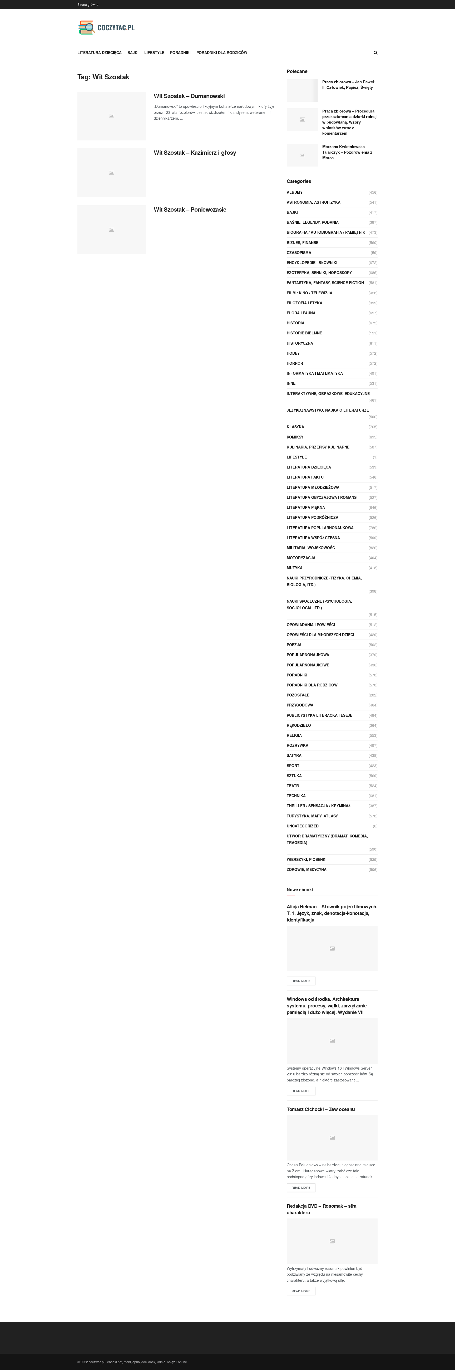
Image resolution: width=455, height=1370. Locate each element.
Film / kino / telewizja (309, 292)
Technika (296, 795)
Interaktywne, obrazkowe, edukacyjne (328, 393)
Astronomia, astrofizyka (313, 202)
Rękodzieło (299, 725)
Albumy (295, 192)
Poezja (294, 644)
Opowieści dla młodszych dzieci (320, 634)
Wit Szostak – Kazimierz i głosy (195, 152)
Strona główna (87, 4)
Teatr (293, 785)
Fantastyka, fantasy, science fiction (325, 282)
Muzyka (295, 567)
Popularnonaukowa (308, 654)
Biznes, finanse (302, 242)
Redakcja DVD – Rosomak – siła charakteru (322, 1209)
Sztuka (294, 775)
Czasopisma (299, 252)
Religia (294, 735)
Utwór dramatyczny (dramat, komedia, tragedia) (327, 839)
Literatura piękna (306, 507)
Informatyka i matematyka (315, 373)
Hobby (293, 353)
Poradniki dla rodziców (221, 52)
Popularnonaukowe (308, 664)
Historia (295, 322)
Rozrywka (297, 745)
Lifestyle (154, 52)
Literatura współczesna (313, 537)
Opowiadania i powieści (311, 624)
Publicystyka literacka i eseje (319, 715)
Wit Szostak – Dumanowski (189, 95)
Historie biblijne (304, 332)
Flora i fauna (301, 312)
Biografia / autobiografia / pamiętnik (326, 232)
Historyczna (300, 343)
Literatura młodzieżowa (313, 487)
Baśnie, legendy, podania (313, 222)
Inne (291, 383)
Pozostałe (298, 695)
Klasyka (295, 426)
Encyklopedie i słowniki (312, 262)
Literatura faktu (305, 477)
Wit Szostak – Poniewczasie (190, 209)
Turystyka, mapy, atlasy (312, 815)
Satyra (294, 755)
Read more (301, 980)
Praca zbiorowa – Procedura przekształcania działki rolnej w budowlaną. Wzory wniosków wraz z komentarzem (349, 122)
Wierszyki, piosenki (307, 859)
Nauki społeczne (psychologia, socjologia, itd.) (319, 604)
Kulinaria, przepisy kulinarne (318, 447)
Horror (295, 363)
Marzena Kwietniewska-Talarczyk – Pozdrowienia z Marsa (347, 152)
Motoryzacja (301, 557)
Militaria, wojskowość (311, 547)
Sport (293, 765)
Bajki (133, 52)
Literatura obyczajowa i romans (322, 497)
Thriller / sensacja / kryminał (319, 805)
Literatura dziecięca (99, 52)
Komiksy (295, 437)
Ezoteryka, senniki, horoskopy (319, 272)
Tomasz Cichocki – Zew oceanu (321, 1109)
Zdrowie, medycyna (307, 869)
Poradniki (180, 52)
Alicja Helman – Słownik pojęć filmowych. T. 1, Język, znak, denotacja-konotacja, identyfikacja (332, 913)
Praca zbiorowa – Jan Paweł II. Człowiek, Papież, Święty (348, 84)
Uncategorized (303, 825)
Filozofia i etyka (304, 302)
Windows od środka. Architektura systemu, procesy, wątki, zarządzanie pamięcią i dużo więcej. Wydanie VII (327, 1006)
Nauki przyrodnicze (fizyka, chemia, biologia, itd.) (324, 581)
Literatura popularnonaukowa (320, 527)
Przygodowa (300, 705)
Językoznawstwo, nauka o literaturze (328, 410)
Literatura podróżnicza (312, 517)
